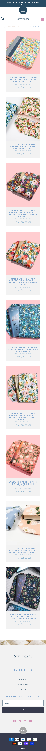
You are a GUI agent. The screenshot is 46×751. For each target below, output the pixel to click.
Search (23, 679)
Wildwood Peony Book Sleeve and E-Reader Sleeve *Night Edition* (23, 617)
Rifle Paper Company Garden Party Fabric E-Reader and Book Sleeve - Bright (23, 282)
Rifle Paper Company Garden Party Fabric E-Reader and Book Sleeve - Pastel (23, 416)
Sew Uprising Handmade (22, 746)
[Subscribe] (23, 710)
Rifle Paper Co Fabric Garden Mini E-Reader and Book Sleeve (23, 146)
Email (23, 689)
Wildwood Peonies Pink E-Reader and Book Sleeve (23, 484)
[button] (2, 18)
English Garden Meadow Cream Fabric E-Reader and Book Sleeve (23, 80)
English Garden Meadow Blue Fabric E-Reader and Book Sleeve (23, 349)
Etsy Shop (23, 684)
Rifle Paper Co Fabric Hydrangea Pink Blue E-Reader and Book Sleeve (23, 550)
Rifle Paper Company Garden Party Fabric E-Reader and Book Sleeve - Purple (23, 213)
